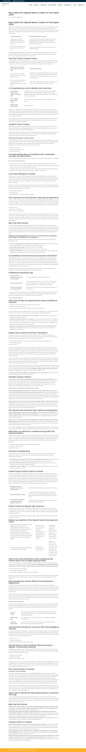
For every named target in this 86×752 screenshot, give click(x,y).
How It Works (52, 5)
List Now (60, 5)
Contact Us (81, 5)
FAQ (75, 5)
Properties (44, 5)
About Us (36, 5)
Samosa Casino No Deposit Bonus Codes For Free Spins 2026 (24, 388)
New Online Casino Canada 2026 (17, 161)
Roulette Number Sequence (15, 298)
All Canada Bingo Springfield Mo (16, 601)
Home (30, 5)
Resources (67, 5)
